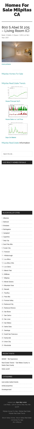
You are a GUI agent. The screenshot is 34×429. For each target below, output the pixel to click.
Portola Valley (8, 300)
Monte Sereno (9, 282)
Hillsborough (8, 255)
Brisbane (6, 225)
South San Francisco (11, 334)
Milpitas (7, 278)
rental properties (7, 386)
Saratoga (7, 330)
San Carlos (7, 315)
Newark (6, 289)
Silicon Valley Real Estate (23, 418)
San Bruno (7, 312)
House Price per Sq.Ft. (12, 101)
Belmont (6, 222)
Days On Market (10, 137)
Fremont (7, 252)
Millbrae (7, 274)
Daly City (6, 240)
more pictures (6, 64)
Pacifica (6, 293)
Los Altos (7, 259)
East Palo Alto (8, 244)
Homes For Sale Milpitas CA (17, 9)
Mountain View (9, 285)
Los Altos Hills (9, 263)
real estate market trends (10, 382)
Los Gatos (7, 267)
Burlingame (7, 229)
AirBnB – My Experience (10, 359)
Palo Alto (7, 297)
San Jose (7, 319)
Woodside (7, 345)
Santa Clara (8, 327)
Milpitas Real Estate (10, 143)
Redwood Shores (10, 308)
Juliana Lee (11, 402)
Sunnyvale (7, 338)
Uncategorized (6, 389)
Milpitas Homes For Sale (12, 74)
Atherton (6, 218)
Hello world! (6, 369)
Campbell (6, 233)
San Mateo (7, 323)
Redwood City (8, 304)
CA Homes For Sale (17, 420)
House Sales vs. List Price (14, 119)
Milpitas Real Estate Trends (13, 83)
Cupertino (6, 237)
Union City (7, 342)
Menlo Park (8, 270)
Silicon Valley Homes (8, 418)
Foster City (7, 248)
